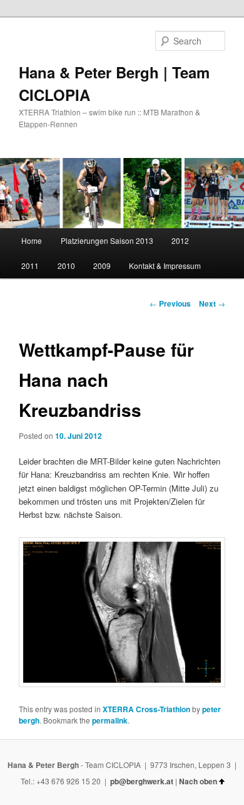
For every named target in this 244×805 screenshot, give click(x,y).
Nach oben (198, 781)
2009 (102, 265)
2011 (30, 265)
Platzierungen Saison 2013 (107, 240)
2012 (180, 240)
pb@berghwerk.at (141, 781)
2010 (66, 265)
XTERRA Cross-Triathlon (146, 709)
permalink (110, 720)
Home (31, 240)
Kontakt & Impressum (165, 265)
